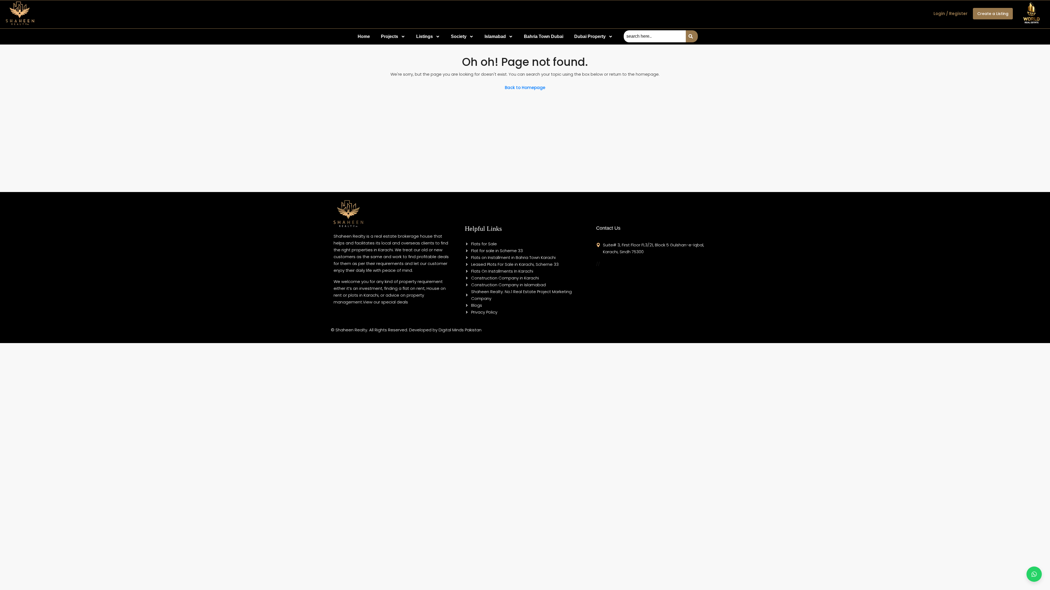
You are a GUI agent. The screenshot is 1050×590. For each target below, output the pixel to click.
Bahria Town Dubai (543, 36)
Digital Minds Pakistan (460, 330)
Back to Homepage (525, 87)
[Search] (692, 36)
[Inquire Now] (1034, 574)
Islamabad (495, 36)
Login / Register (950, 13)
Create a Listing (992, 13)
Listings (424, 36)
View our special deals (385, 302)
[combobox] (655, 36)
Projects (389, 36)
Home (364, 36)
